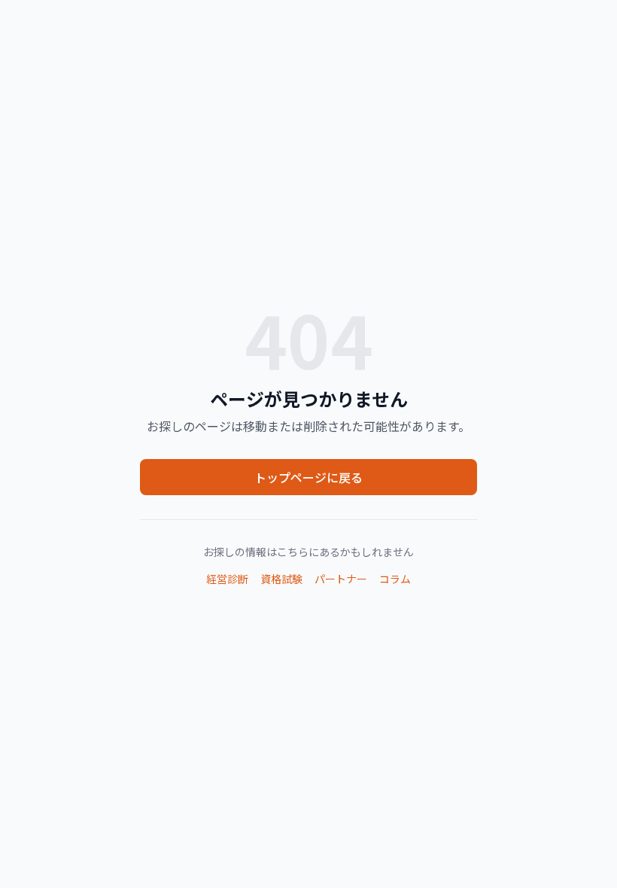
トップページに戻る (308, 477)
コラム (395, 578)
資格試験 (281, 578)
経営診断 (227, 578)
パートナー (341, 578)
